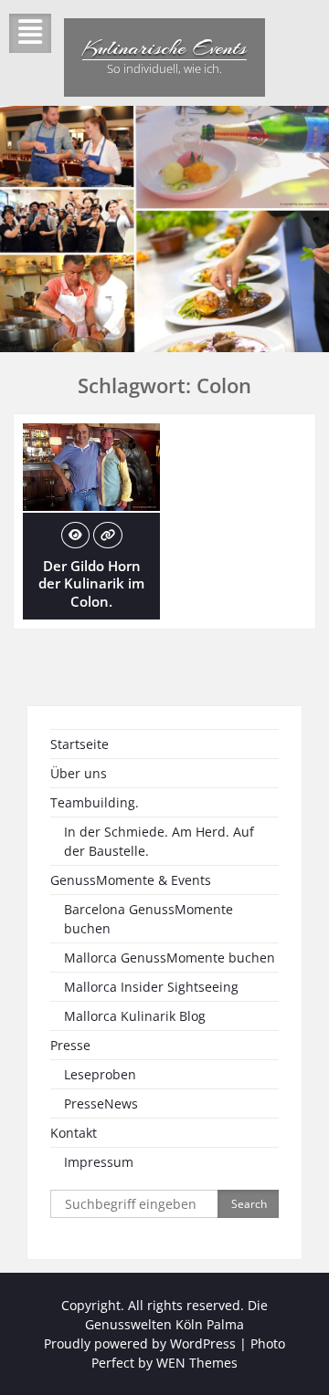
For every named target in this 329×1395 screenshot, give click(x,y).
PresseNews (101, 1103)
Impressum (98, 1162)
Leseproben (100, 1074)
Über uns (78, 773)
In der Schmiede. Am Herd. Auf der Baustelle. (159, 841)
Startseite (79, 744)
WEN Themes (197, 1362)
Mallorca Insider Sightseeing (151, 986)
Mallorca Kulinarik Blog (135, 1016)
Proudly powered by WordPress (140, 1343)
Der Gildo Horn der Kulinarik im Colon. (91, 583)
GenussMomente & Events (130, 880)
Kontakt (73, 1132)
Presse (70, 1045)
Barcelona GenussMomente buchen (148, 919)
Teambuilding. (94, 802)
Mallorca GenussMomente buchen (169, 957)
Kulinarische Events (164, 47)
